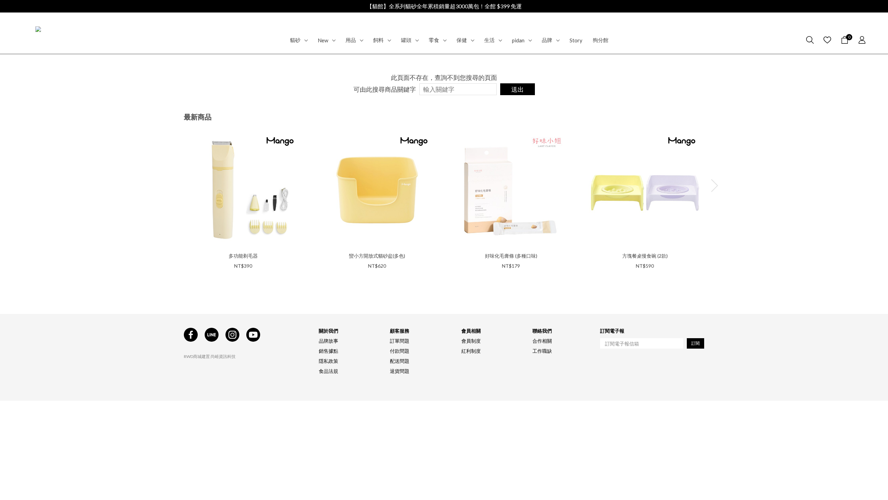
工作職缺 (542, 351)
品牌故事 (328, 341)
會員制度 (471, 341)
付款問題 (399, 351)
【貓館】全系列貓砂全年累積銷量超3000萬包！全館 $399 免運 (444, 6)
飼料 (378, 40)
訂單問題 (399, 341)
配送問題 (399, 361)
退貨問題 (399, 371)
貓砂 (295, 40)
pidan (518, 40)
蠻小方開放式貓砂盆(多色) (377, 256)
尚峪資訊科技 (223, 356)
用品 (350, 40)
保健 (461, 40)
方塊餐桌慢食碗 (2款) (645, 256)
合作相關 (542, 341)
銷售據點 (328, 351)
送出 (517, 89)
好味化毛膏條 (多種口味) (511, 256)
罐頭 (406, 40)
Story (576, 40)
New (323, 40)
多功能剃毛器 (243, 256)
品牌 (547, 40)
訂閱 (695, 343)
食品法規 (328, 371)
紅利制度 (471, 351)
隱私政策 (328, 361)
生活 (489, 40)
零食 (434, 40)
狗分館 (600, 40)
